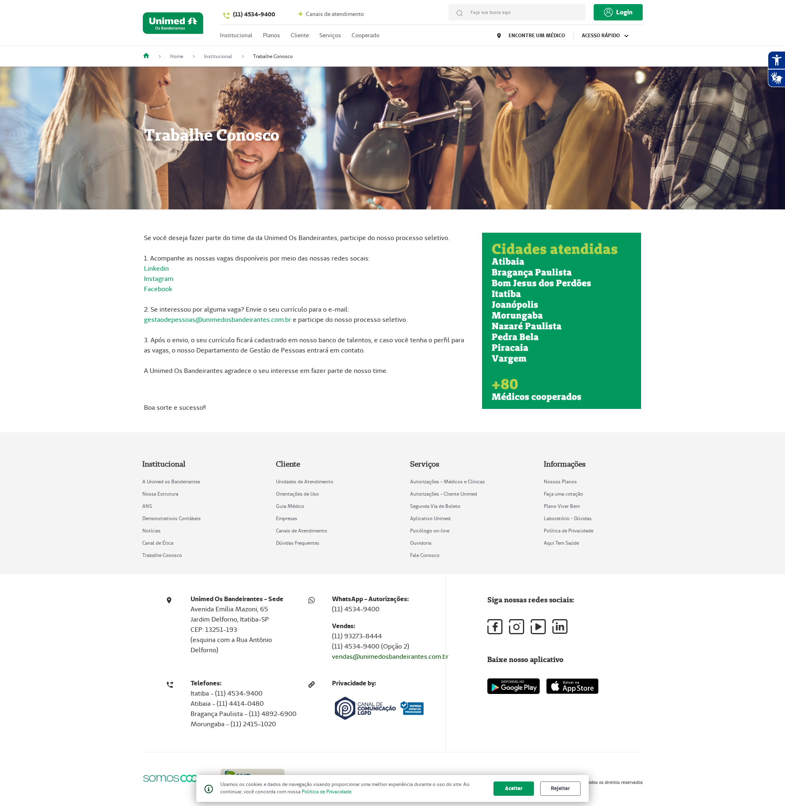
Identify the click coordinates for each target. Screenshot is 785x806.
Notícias (151, 531)
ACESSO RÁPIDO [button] (601, 35)
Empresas (286, 518)
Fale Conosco (425, 555)
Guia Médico (290, 506)
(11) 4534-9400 (254, 14)
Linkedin (156, 268)
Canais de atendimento (334, 14)
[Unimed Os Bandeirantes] (149, 56)
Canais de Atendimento (301, 531)
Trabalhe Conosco (162, 555)
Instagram (158, 278)
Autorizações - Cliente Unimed (443, 494)
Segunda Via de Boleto (435, 506)
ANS (147, 506)
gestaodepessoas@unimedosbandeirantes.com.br (217, 319)
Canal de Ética (157, 543)
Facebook (158, 289)
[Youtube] (538, 626)
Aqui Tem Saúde (561, 543)
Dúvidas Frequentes (297, 543)
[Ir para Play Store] (513, 686)
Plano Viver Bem (562, 506)
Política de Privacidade (568, 531)
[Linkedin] (559, 626)
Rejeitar (560, 788)
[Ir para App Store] (572, 686)
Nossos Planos (560, 481)
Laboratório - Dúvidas (568, 518)
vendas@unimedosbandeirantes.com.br (390, 656)
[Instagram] (516, 626)
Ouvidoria (420, 543)
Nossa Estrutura (160, 494)
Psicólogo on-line (429, 531)
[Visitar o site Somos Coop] (176, 778)
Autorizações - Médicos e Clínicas (447, 481)
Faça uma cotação (563, 494)
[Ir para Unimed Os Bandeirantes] (173, 25)
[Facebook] (494, 626)
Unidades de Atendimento (304, 481)
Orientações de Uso (297, 494)
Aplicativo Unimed (430, 518)
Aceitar (514, 788)
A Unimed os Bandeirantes (171, 481)
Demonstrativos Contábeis (171, 518)
